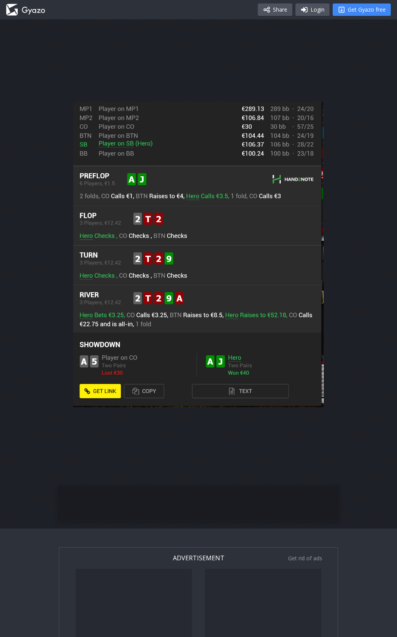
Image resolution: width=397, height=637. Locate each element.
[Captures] (25, 9)
